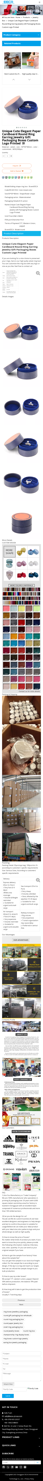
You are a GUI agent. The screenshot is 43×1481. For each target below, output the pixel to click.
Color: (21, 190)
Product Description (13, 233)
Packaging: (9, 197)
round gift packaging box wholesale (17, 1315)
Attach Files (8, 1384)
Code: (7, 190)
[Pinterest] (25, 1467)
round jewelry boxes (11, 1331)
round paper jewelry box (13, 1323)
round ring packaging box (13, 1319)
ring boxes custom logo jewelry (15, 1338)
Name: (7, 205)
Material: (22, 197)
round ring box (29, 1331)
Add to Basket (15, 171)
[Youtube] (16, 1467)
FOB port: (8, 220)
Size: (6, 194)
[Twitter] (8, 1467)
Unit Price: (9, 216)
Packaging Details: (12, 201)
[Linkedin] (12, 1467)
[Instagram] (20, 1467)
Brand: (31, 186)
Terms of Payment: (12, 223)
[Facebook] (3, 1467)
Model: (7, 186)
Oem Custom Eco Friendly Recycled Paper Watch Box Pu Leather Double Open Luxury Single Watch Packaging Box (12, 74)
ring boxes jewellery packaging (15, 1312)
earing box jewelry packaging (14, 1342)
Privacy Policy (29, 1479)
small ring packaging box (13, 1327)
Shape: (22, 194)
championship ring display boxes (16, 1335)
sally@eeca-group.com (13, 1416)
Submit (8, 1396)
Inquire (15, 166)
